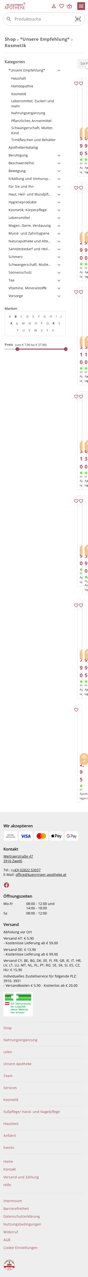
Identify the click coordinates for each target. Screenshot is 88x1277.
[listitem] (35, 78)
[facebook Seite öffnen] (6, 885)
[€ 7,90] (17, 349)
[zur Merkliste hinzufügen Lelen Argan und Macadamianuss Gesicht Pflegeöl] (81, 397)
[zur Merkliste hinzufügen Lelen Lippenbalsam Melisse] (76, 501)
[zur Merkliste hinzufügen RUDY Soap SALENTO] (81, 292)
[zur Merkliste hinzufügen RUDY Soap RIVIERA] (76, 397)
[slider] (35, 349)
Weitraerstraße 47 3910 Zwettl (18, 858)
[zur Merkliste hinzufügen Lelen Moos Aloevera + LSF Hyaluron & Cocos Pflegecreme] (76, 605)
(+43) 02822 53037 (26, 870)
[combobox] (43, 21)
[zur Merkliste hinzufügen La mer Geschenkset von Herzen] (81, 188)
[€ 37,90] (65, 349)
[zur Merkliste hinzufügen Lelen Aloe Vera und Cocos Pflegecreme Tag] (76, 84)
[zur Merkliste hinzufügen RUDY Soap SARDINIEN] (76, 292)
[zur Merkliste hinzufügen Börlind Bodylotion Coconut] (81, 605)
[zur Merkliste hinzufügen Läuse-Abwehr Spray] (81, 84)
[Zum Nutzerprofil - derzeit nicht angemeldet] (54, 6)
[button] (78, 19)
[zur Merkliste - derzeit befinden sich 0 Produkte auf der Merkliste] (62, 6)
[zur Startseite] (26, 6)
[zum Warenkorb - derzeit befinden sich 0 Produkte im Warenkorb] (69, 6)
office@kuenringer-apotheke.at (41, 874)
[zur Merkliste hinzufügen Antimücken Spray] (76, 188)
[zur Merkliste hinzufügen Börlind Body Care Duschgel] (76, 710)
